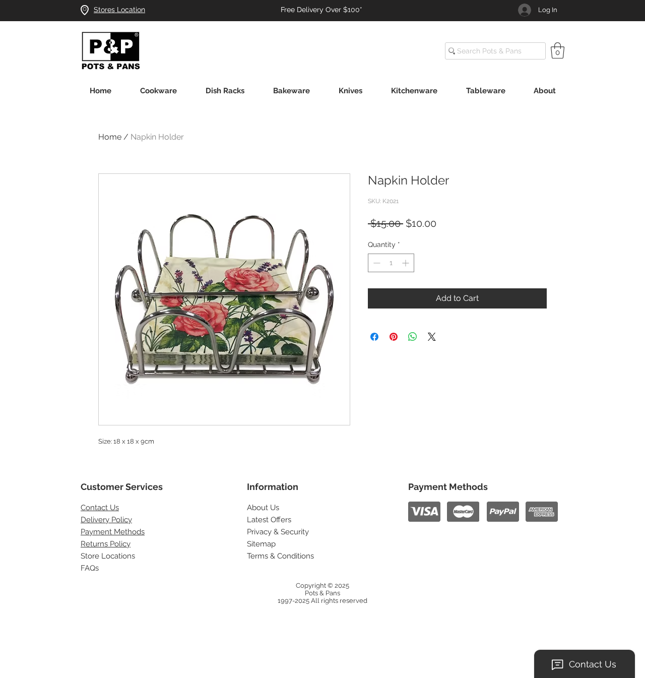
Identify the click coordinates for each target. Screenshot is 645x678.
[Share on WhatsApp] (413, 337)
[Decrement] (375, 263)
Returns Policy (106, 543)
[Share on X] (432, 337)
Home (109, 137)
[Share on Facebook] (374, 337)
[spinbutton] (391, 263)
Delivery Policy (106, 519)
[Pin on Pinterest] (394, 337)
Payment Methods (113, 531)
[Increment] (406, 263)
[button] (557, 50)
